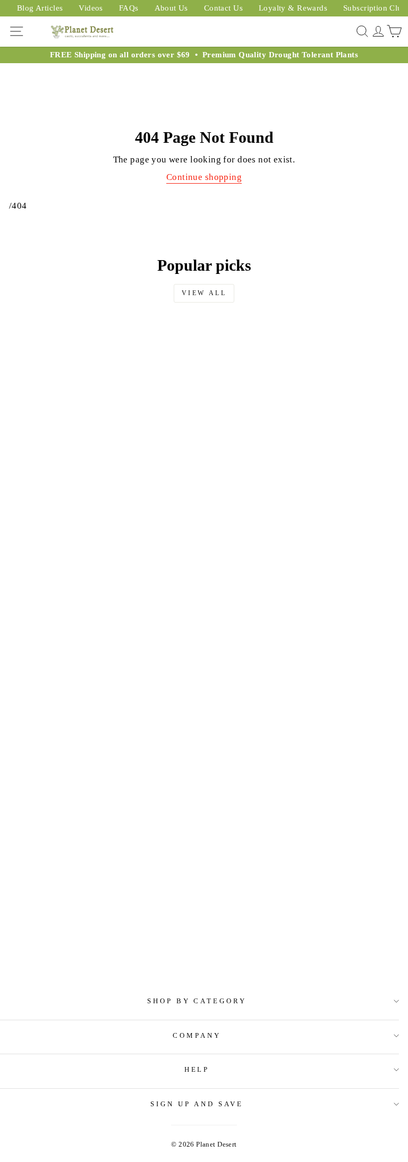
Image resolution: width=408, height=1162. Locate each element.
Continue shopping (204, 177)
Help (197, 1069)
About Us (171, 8)
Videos (91, 8)
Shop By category (197, 1001)
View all (204, 293)
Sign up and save (196, 1104)
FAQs (129, 8)
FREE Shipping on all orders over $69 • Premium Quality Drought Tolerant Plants (204, 54)
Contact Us (223, 8)
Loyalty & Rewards (293, 8)
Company (197, 1035)
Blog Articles (40, 8)
